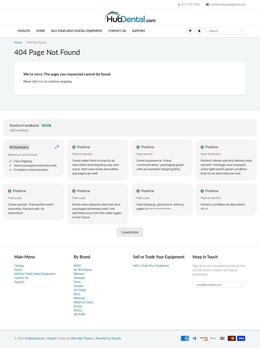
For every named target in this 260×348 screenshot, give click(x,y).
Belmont (79, 273)
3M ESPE (79, 314)
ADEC (77, 265)
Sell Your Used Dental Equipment (76, 31)
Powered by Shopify (108, 338)
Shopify (52, 338)
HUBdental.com (35, 338)
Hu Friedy (80, 290)
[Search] (242, 31)
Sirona (78, 310)
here (41, 81)
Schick (78, 306)
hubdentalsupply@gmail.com (228, 4)
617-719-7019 (190, 4)
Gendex (78, 286)
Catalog (23, 31)
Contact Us (117, 31)
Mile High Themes (82, 338)
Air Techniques (83, 269)
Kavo (77, 294)
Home (40, 31)
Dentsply (79, 277)
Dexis (77, 282)
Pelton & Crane (83, 302)
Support (138, 31)
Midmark (79, 298)
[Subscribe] (240, 284)
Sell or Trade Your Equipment (151, 265)
